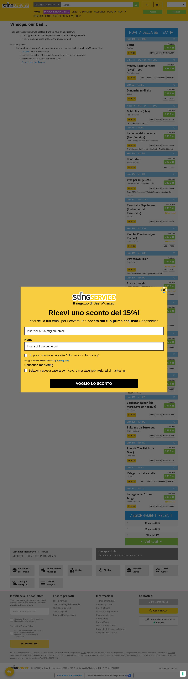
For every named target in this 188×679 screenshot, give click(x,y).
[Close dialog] (164, 290)
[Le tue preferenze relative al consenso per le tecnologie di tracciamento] (183, 674)
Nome (28, 339)
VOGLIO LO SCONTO (94, 384)
